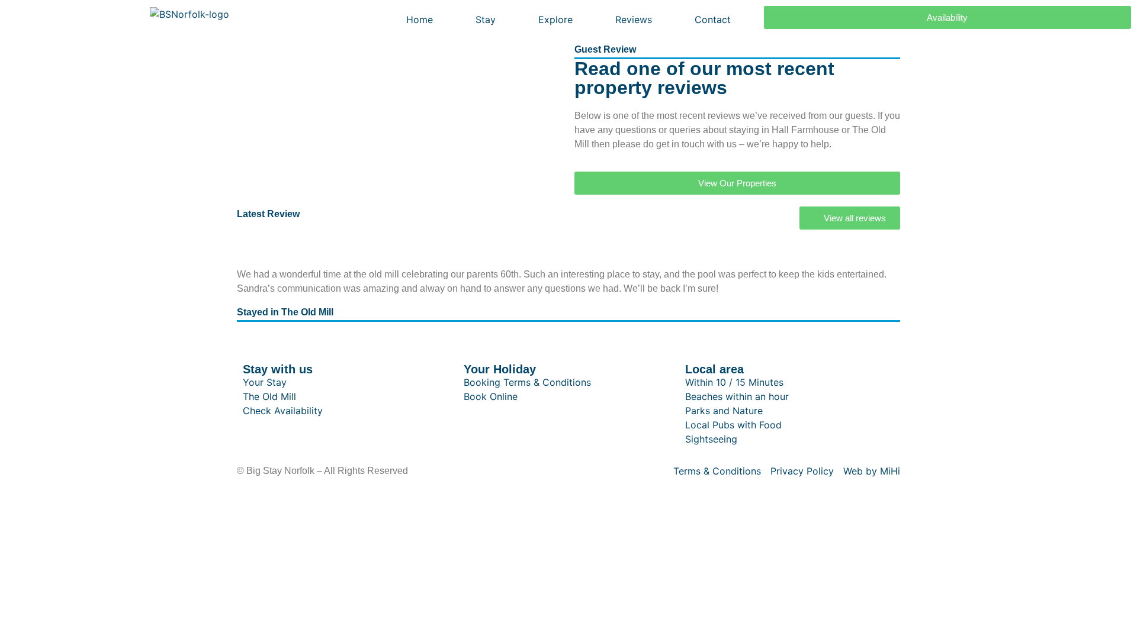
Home (419, 19)
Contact (713, 19)
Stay (486, 19)
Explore (555, 19)
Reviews (633, 19)
